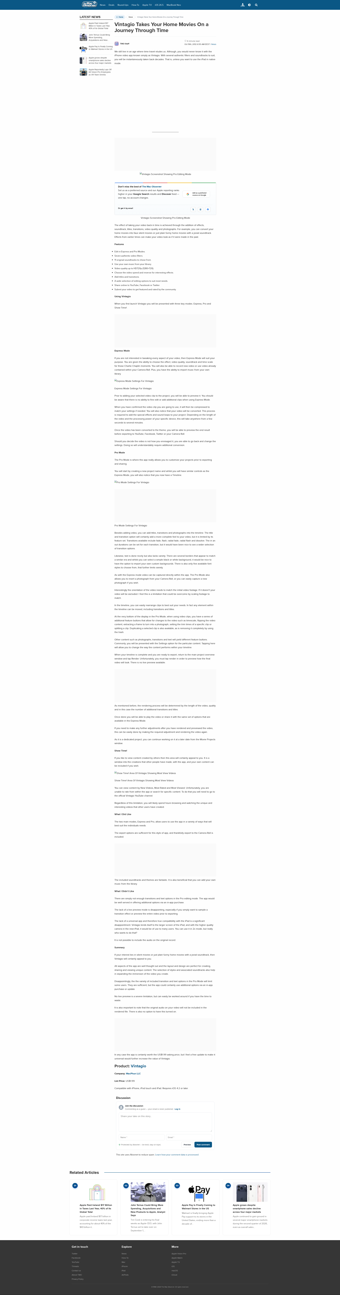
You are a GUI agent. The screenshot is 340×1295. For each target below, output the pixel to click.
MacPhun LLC (133, 1073)
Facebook (76, 1257)
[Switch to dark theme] (249, 5)
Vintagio (138, 1066)
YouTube (75, 1262)
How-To (135, 4)
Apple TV (147, 4)
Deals (111, 4)
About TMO (77, 1274)
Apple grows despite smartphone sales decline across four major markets (247, 1208)
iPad (124, 1270)
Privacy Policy (77, 1279)
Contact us (76, 1270)
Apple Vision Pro (179, 1253)
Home (121, 17)
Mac (123, 1262)
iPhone (125, 1266)
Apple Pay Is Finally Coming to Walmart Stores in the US (198, 1206)
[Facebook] (208, 209)
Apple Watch (177, 1257)
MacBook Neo (174, 4)
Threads (75, 1266)
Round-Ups (123, 4)
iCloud (174, 1274)
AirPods (125, 1274)
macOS (175, 1270)
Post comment (203, 1144)
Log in (177, 1109)
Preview (187, 1144)
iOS (173, 1266)
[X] (193, 209)
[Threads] (200, 209)
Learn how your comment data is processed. (177, 1154)
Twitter (74, 1253)
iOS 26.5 (159, 4)
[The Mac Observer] (89, 5)
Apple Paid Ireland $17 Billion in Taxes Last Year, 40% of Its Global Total (96, 1208)
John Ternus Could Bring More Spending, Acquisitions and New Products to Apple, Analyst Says (148, 1210)
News (102, 4)
